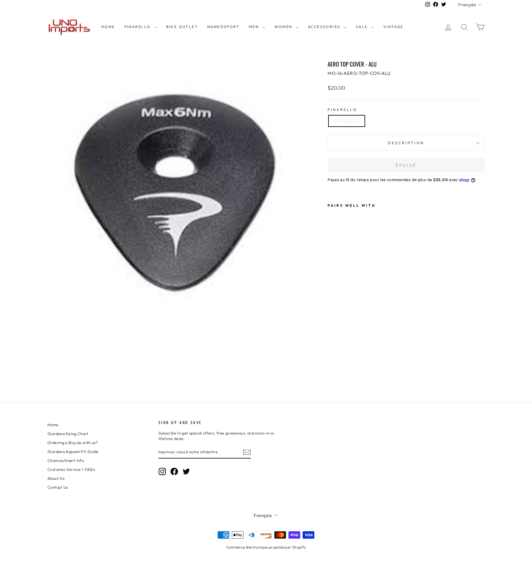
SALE (362, 26)
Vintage (393, 26)
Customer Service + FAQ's (71, 469)
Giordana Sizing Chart (67, 433)
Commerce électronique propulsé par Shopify (266, 547)
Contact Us (57, 487)
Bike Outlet (182, 26)
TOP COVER (346, 121)
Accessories (325, 26)
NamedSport (223, 26)
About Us (55, 478)
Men (254, 26)
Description (406, 143)
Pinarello (138, 26)
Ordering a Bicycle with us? (72, 442)
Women (284, 26)
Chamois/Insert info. (66, 460)
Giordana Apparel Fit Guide (73, 451)
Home (108, 26)
